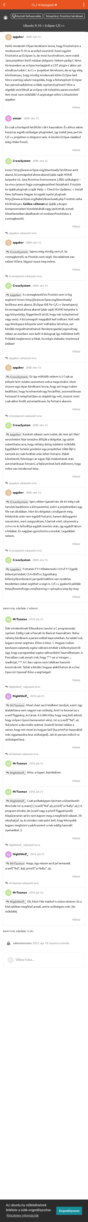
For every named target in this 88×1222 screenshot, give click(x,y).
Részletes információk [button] (23, 1215)
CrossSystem (19, 252)
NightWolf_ (18, 772)
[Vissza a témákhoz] (4, 4)
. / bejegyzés (42, 5)
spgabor (15, 295)
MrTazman (17, 705)
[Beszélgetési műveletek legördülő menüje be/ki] (84, 4)
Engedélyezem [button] (69, 1210)
